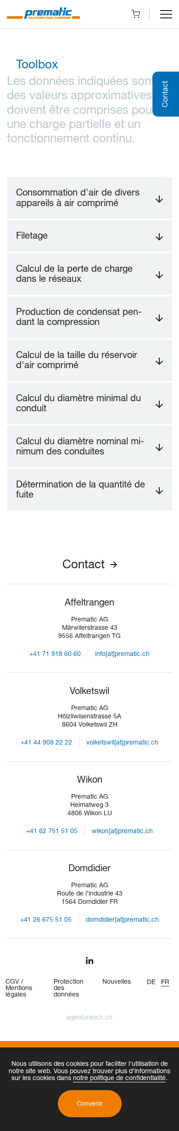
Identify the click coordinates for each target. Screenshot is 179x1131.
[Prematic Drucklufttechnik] (43, 14)
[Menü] (166, 14)
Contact (83, 565)
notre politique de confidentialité (119, 1078)
